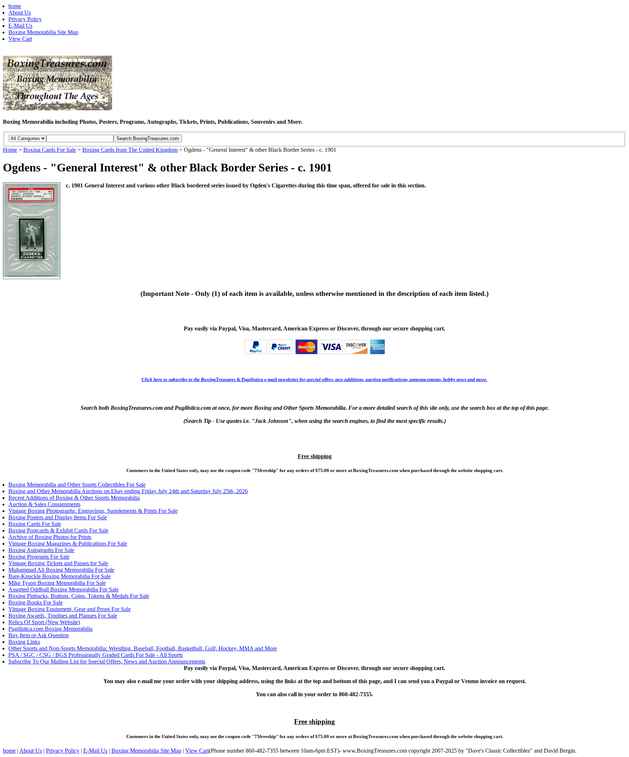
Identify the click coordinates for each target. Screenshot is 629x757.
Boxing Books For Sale (35, 602)
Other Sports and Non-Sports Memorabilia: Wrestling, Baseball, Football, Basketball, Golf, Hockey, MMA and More (142, 648)
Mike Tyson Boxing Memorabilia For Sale (57, 583)
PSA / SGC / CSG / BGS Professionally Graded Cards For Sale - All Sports (95, 655)
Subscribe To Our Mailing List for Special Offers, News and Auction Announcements (106, 661)
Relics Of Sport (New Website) (44, 622)
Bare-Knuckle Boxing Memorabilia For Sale (59, 576)
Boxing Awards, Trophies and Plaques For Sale (62, 616)
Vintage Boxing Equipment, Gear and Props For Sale (69, 609)
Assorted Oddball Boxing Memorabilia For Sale (63, 589)
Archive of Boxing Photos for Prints (49, 537)
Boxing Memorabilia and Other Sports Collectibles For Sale (77, 484)
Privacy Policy (25, 19)
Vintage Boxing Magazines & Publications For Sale (67, 543)
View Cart (20, 39)
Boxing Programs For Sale (39, 557)
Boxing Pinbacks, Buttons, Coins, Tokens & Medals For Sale (78, 596)
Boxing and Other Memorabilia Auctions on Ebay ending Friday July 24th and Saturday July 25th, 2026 (128, 491)
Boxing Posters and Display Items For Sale (57, 517)
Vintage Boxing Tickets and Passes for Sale (58, 563)
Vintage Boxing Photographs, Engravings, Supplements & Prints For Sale (93, 511)
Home (10, 150)
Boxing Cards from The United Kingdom (130, 150)
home (14, 6)
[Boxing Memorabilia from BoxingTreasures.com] (57, 108)
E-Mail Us (20, 26)
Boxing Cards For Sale (49, 150)
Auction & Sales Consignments (44, 504)
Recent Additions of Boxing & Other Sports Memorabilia (74, 498)
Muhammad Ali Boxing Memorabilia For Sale (61, 570)
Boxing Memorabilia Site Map (43, 32)
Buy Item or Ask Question (38, 635)
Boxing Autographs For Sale (41, 550)
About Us (19, 12)
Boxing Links (24, 642)
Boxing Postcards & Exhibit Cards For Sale (58, 530)
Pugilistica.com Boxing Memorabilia (50, 629)
